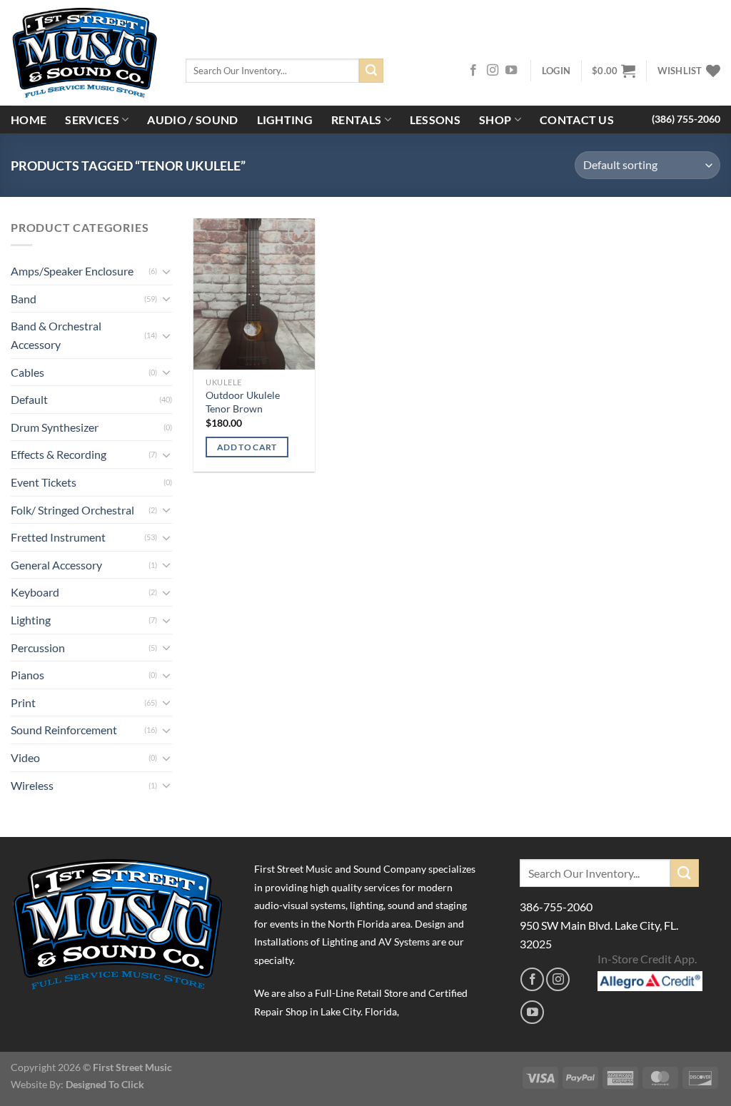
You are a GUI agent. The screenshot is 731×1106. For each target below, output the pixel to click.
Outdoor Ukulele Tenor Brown (243, 402)
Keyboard (35, 592)
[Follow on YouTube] (511, 70)
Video (25, 757)
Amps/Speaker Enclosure (72, 271)
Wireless (32, 785)
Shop (495, 119)
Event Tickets (43, 482)
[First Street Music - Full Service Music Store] (87, 53)
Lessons (435, 119)
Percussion (38, 647)
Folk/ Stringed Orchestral (72, 510)
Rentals (356, 119)
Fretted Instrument (58, 537)
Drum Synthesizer (55, 427)
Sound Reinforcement (64, 729)
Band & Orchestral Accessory (56, 335)
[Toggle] (166, 271)
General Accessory (56, 565)
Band (23, 298)
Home (28, 119)
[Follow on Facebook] (473, 70)
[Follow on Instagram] (492, 70)
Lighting (285, 119)
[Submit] (371, 71)
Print (23, 702)
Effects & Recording (58, 454)
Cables (27, 372)
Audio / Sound (192, 119)
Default (29, 399)
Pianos (27, 674)
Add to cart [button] (247, 447)
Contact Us (577, 119)
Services (92, 119)
